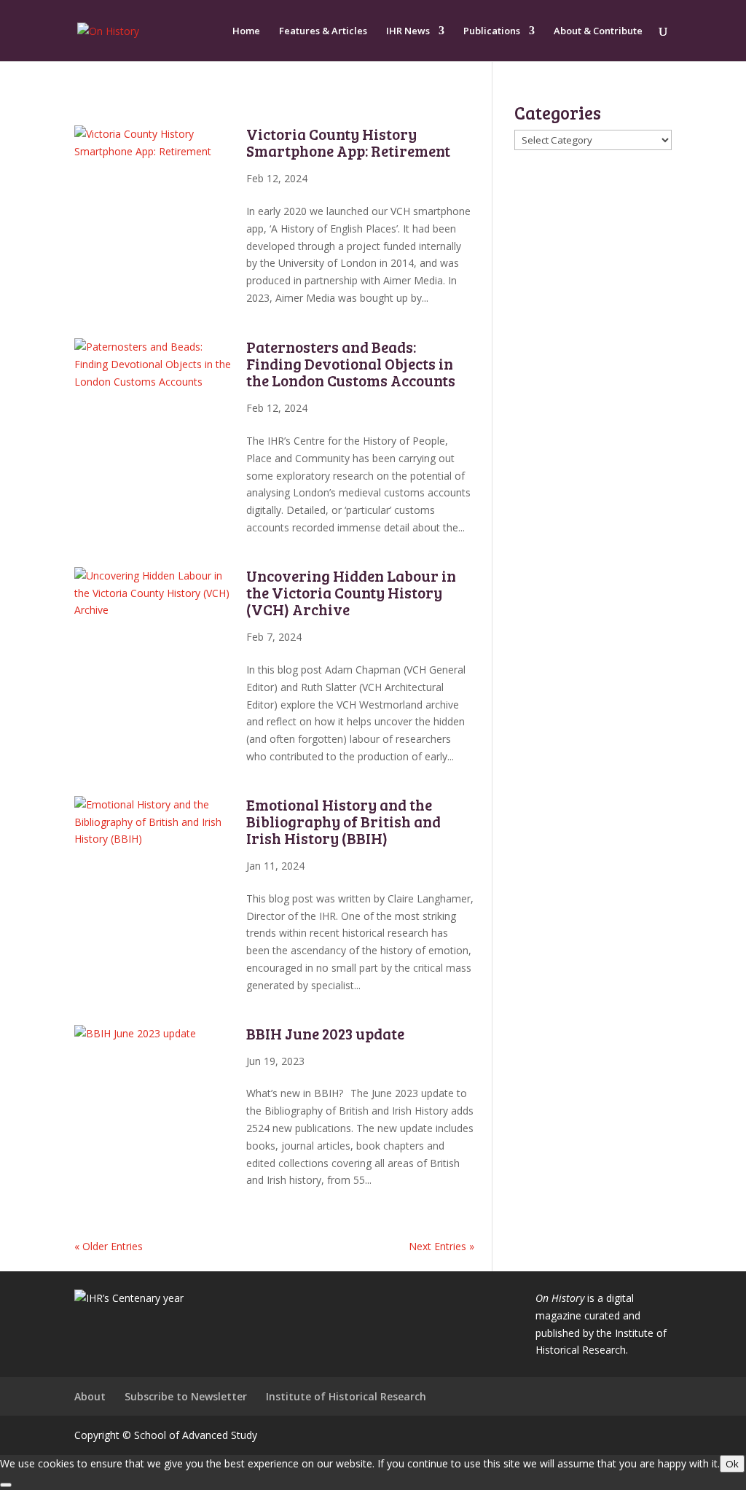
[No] (6, 1485)
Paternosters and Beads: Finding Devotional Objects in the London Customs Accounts (350, 363)
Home (246, 31)
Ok (732, 1463)
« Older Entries (108, 1246)
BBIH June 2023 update (326, 1033)
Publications (491, 31)
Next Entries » (441, 1246)
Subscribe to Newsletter (186, 1396)
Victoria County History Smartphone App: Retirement (348, 142)
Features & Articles (323, 31)
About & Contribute (598, 31)
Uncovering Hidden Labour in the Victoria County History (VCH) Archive (351, 592)
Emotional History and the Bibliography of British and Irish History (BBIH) (343, 821)
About (90, 1396)
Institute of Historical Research (346, 1396)
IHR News (408, 31)
